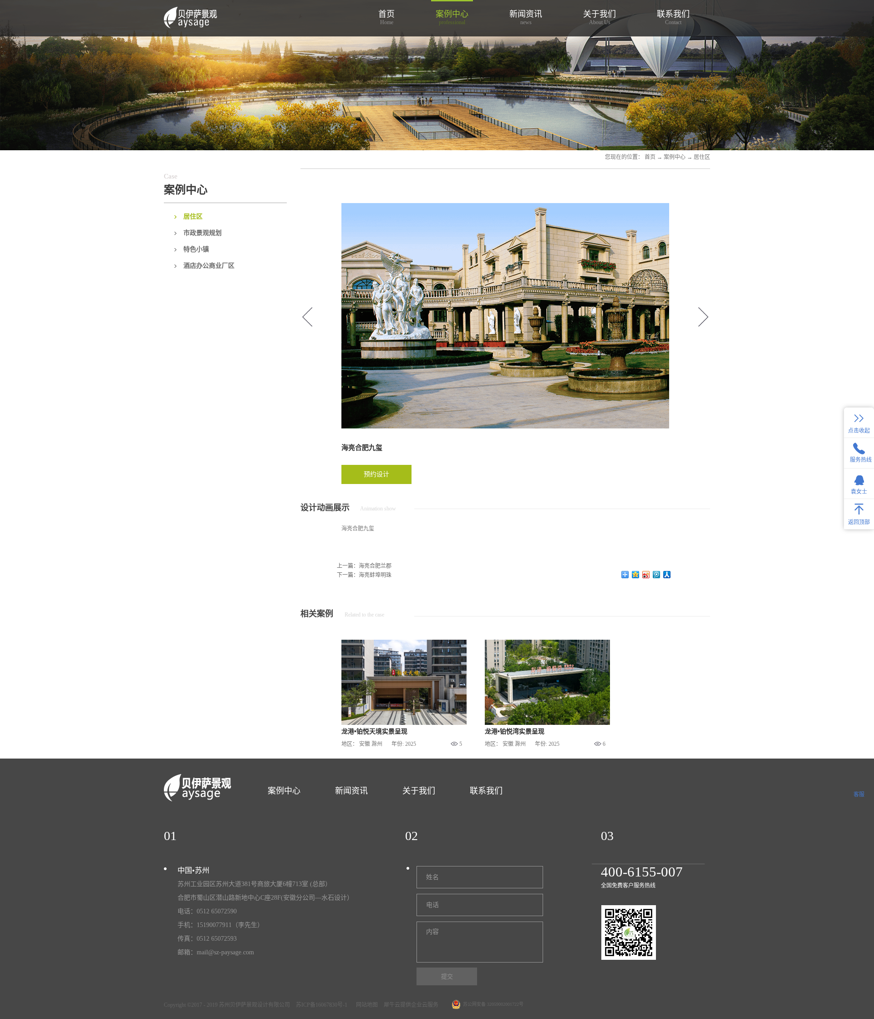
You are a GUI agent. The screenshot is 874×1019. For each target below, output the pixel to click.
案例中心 (675, 157)
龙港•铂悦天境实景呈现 (374, 731)
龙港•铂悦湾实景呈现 (514, 731)
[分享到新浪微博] (646, 574)
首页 (386, 17)
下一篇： (364, 575)
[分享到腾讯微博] (657, 574)
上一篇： (364, 566)
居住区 (702, 157)
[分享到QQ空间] (636, 574)
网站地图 (365, 1005)
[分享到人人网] (667, 574)
